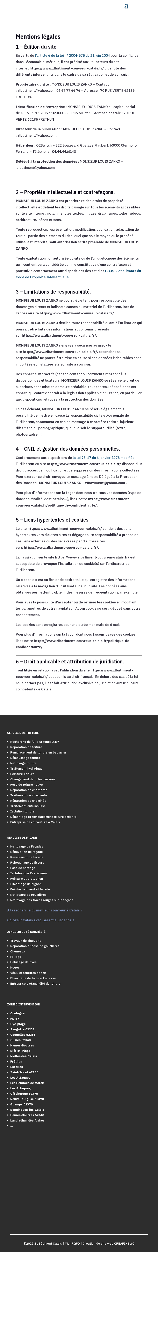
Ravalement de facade (26, 857)
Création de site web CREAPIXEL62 (109, 1243)
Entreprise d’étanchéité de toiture (35, 983)
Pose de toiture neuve (26, 784)
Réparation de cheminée (28, 801)
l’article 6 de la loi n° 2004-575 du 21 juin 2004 (72, 55)
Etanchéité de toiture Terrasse (33, 978)
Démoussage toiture (25, 758)
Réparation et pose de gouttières (34, 946)
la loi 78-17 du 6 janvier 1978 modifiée (104, 457)
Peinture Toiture (22, 774)
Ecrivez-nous (26, 1317)
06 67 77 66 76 (28, 1290)
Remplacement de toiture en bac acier (38, 752)
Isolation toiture (22, 811)
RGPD (76, 1243)
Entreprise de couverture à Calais (35, 822)
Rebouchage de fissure (27, 862)
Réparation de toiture (26, 747)
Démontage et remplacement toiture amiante (43, 817)
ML (67, 1243)
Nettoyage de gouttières (28, 895)
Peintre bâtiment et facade (30, 889)
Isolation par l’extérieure (28, 873)
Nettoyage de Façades (26, 846)
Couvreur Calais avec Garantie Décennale (40, 920)
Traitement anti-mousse (28, 806)
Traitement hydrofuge (26, 768)
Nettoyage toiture (23, 763)
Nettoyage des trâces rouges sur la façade (41, 900)
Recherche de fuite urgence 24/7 (34, 742)
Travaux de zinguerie (25, 941)
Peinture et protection (26, 879)
